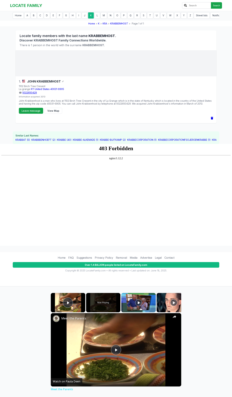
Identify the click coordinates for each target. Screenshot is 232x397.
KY (32, 89)
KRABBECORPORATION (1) (142, 139)
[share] (174, 317)
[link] (56, 318)
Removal (121, 257)
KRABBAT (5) (22, 139)
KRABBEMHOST (119, 23)
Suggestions (84, 257)
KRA (105, 23)
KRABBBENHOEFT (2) (43, 139)
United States (42, 89)
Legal (158, 257)
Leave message (31, 110)
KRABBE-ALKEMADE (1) (86, 139)
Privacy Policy (104, 257)
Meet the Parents (73, 318)
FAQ (71, 257)
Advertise (146, 257)
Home (18, 15)
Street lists (202, 15)
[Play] (138, 302)
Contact (169, 257)
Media (133, 257)
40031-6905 (57, 89)
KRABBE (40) (64, 139)
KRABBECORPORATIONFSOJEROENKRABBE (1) (184, 139)
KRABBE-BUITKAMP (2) (113, 139)
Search (216, 5)
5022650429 (29, 92)
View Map (53, 110)
